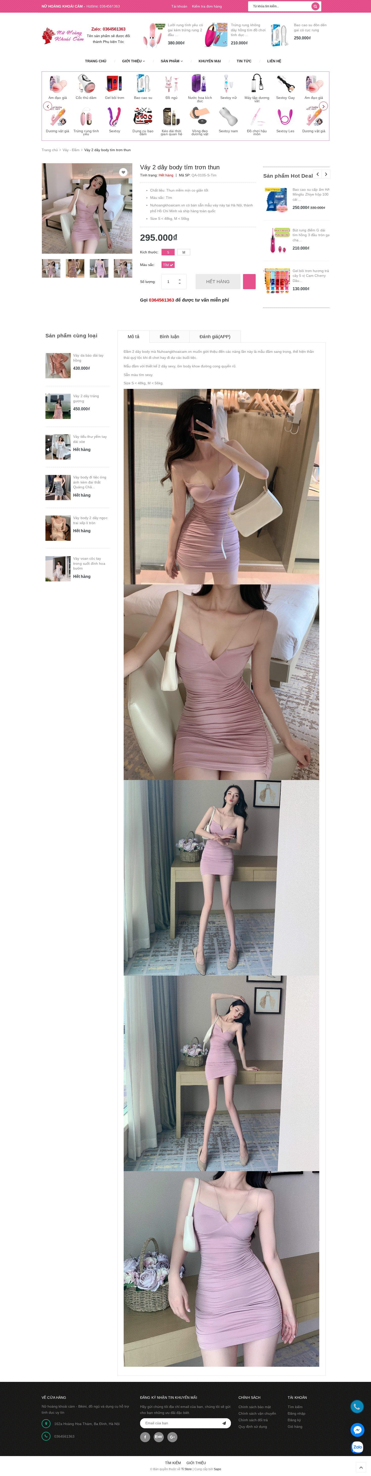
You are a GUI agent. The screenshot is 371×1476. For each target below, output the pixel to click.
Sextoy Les (285, 131)
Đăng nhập (296, 1413)
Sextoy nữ (228, 98)
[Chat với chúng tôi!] (357, 1430)
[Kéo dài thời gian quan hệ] (171, 116)
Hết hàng (218, 281)
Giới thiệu (132, 61)
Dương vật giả (57, 131)
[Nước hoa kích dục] (200, 83)
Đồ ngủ (171, 98)
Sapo (217, 1469)
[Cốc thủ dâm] (86, 83)
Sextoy (114, 131)
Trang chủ (95, 61)
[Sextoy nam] (228, 116)
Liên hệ (274, 61)
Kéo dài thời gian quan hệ (171, 132)
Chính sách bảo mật (254, 1407)
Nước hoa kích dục (200, 99)
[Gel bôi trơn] (114, 83)
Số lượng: (148, 282)
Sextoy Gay (285, 98)
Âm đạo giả (57, 98)
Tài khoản (179, 6)
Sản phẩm (170, 61)
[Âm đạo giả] (57, 83)
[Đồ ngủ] (171, 83)
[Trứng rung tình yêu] (86, 116)
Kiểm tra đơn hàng (207, 6)
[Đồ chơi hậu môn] (257, 116)
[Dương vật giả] (57, 116)
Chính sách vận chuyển (257, 1413)
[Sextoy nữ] (228, 83)
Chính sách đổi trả (253, 1420)
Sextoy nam (228, 131)
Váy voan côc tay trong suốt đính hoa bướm (89, 563)
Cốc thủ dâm (86, 98)
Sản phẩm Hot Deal (288, 176)
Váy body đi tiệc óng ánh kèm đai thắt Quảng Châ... (89, 482)
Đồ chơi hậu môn (257, 132)
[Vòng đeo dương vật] (200, 116)
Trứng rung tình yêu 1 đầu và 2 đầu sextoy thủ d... (247, 30)
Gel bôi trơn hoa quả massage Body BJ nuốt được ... (311, 30)
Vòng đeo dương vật (200, 132)
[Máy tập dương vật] (257, 83)
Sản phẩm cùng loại (71, 335)
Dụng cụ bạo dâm (142, 132)
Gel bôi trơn (114, 98)
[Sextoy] (114, 116)
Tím (166, 265)
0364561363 (110, 6)
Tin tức (244, 61)
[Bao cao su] (143, 83)
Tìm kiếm (295, 1407)
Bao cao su (143, 98)
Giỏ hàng (295, 1427)
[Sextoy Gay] (285, 83)
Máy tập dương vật (257, 99)
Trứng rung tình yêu (86, 132)
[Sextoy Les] (285, 116)
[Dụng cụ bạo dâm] (143, 116)
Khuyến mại (210, 61)
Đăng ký (294, 1420)
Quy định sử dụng (252, 1427)
